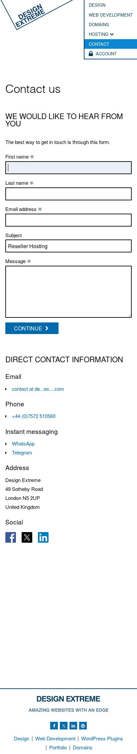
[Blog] (83, 725)
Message (18, 260)
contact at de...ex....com (38, 388)
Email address (23, 208)
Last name (19, 182)
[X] (64, 725)
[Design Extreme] (36, 15)
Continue (29, 328)
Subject (13, 235)
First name (19, 156)
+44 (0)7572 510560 (34, 415)
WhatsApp (23, 443)
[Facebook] (54, 725)
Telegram (22, 452)
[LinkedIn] (73, 725)
